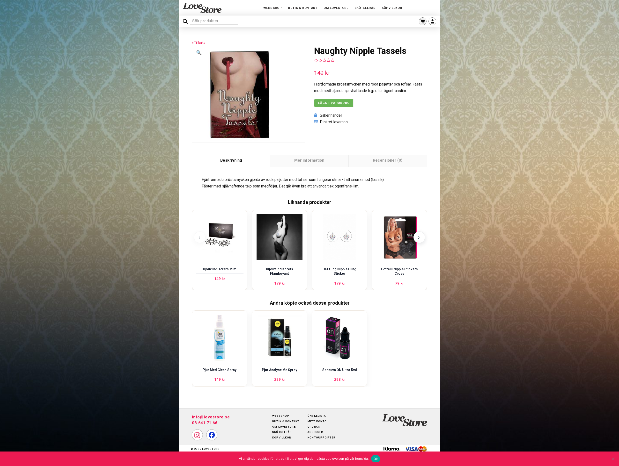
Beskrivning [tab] (231, 160)
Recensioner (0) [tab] (387, 160)
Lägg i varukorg (334, 103)
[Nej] (613, 458)
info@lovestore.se (211, 417)
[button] (423, 21)
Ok (376, 459)
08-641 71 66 (204, 423)
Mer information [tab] (309, 160)
